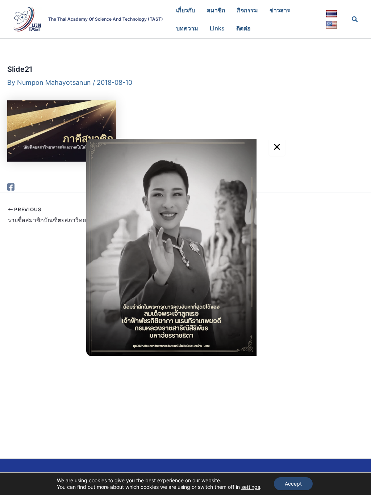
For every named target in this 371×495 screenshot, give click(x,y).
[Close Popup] (277, 147)
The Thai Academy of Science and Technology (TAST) (105, 19)
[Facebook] (10, 187)
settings (250, 487)
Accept (293, 484)
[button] (355, 19)
